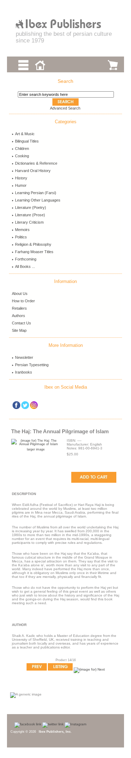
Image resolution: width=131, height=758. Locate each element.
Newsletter (24, 357)
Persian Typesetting (32, 365)
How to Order (23, 301)
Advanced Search (65, 108)
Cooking (22, 156)
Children (22, 148)
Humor (21, 185)
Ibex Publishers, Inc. (55, 731)
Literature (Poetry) (30, 207)
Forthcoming (25, 259)
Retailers (19, 308)
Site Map (19, 330)
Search (65, 81)
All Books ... (25, 266)
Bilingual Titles (27, 141)
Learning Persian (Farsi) (35, 193)
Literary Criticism (29, 222)
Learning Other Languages (37, 200)
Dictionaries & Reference (36, 163)
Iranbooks (23, 372)
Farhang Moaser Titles (34, 252)
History (21, 178)
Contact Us (21, 323)
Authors (18, 316)
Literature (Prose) (30, 215)
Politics (21, 237)
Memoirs (22, 230)
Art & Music (25, 134)
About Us (20, 293)
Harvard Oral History (33, 171)
